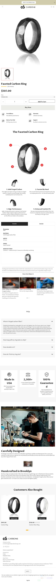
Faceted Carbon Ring (14, 83)
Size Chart (5, 558)
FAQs (4, 554)
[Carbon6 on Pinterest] (5, 547)
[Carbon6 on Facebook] (3, 547)
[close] (54, 2)
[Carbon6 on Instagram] (7, 547)
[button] (27, 298)
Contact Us (6, 552)
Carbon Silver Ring (34, 525)
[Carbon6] (28, 6)
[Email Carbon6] (8, 547)
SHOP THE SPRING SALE (29, 2)
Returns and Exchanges (8, 559)
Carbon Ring (4, 525)
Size (2, 95)
